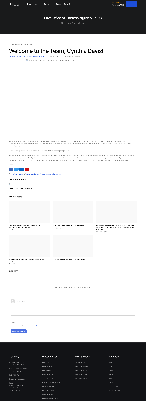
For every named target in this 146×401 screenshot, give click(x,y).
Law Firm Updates (15, 56)
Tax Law (12, 264)
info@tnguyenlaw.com (17, 379)
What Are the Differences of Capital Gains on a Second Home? (28, 260)
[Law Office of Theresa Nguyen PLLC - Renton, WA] (15, 4)
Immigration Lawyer (32, 174)
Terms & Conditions (33, 325)
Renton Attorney (19, 174)
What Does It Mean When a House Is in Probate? (69, 225)
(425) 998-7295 (118, 5)
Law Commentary (15, 230)
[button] (38, 4)
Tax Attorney (57, 174)
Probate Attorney (46, 174)
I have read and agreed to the (26, 325)
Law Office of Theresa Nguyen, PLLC (35, 56)
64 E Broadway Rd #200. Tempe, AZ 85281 (20, 370)
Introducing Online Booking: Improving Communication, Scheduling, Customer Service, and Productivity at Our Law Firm (115, 227)
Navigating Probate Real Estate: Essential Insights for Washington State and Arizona (27, 226)
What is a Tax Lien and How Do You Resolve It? (69, 259)
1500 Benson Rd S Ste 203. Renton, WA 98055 (20, 364)
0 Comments (76, 56)
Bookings (131, 4)
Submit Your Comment (18, 331)
